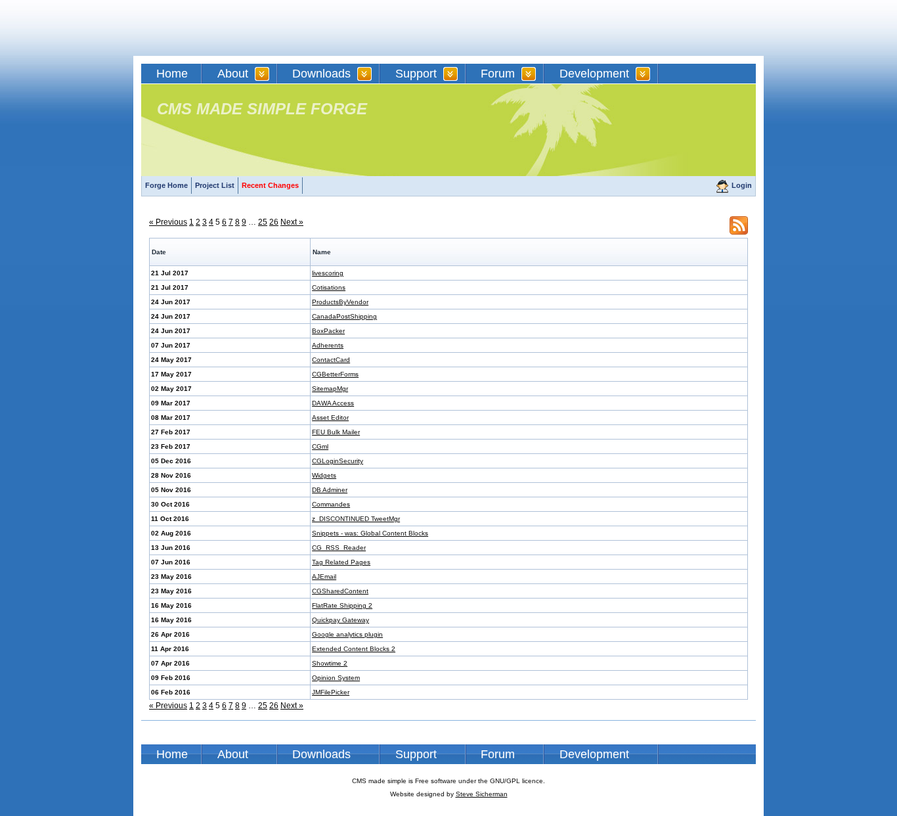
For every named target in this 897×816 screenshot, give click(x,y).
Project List (214, 185)
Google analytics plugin (347, 634)
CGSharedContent (340, 591)
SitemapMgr (330, 388)
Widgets (324, 475)
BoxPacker (328, 330)
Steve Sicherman (482, 794)
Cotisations (328, 287)
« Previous (168, 222)
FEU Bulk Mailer (336, 432)
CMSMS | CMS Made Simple (235, 28)
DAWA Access (333, 403)
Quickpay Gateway (340, 619)
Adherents (327, 345)
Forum (498, 73)
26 (273, 222)
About (232, 73)
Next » (291, 222)
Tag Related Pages (341, 562)
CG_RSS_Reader (339, 547)
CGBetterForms (335, 374)
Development (594, 73)
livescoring (327, 273)
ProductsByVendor (340, 302)
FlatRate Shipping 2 (342, 605)
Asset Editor (330, 417)
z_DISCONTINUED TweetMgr (356, 518)
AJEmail (324, 576)
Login (742, 185)
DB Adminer (329, 489)
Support (416, 73)
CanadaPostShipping (344, 316)
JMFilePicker (330, 692)
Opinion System (336, 677)
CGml (320, 446)
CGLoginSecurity (337, 461)
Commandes (331, 504)
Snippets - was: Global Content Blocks (370, 533)
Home (172, 73)
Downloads (321, 73)
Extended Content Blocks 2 (353, 648)
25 (262, 222)
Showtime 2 (329, 663)
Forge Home (166, 185)
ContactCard (331, 359)
